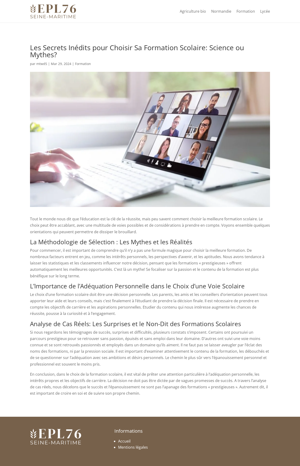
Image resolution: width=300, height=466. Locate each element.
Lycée (265, 11)
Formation (245, 11)
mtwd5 (41, 63)
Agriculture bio (193, 11)
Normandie (221, 11)
